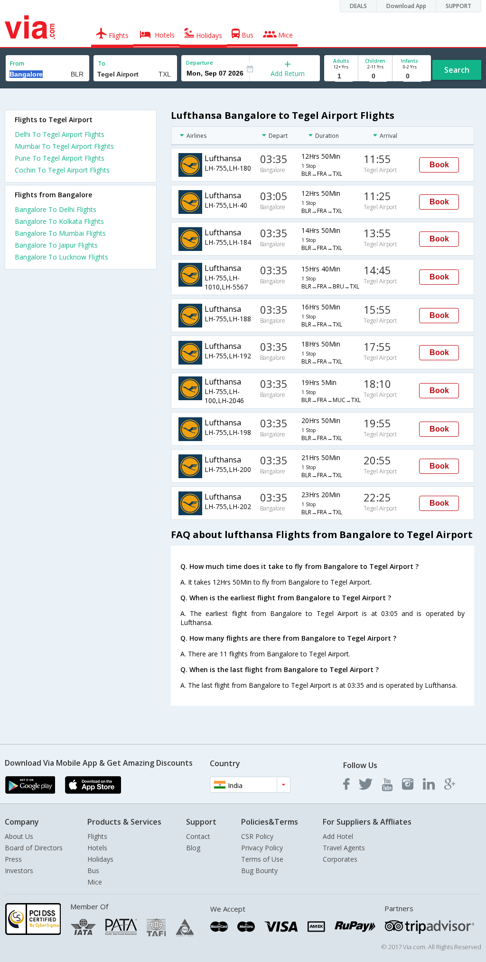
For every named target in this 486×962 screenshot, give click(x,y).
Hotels (97, 847)
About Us (19, 836)
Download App (406, 6)
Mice (94, 881)
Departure (199, 62)
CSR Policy (257, 836)
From (17, 63)
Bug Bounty (259, 870)
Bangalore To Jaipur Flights (56, 245)
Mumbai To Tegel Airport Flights (64, 146)
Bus (93, 870)
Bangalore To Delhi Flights (55, 209)
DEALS (358, 6)
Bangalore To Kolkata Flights (59, 221)
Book (439, 165)
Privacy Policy (262, 847)
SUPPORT (458, 6)
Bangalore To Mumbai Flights (60, 233)
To (101, 63)
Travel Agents (344, 847)
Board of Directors (34, 847)
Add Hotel (338, 836)
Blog (193, 847)
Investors (19, 870)
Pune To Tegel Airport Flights (59, 158)
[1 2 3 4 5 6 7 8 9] (341, 76)
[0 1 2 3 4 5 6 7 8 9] (375, 76)
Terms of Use (262, 859)
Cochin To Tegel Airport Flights (62, 169)
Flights (97, 836)
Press (13, 859)
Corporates (340, 859)
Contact (198, 836)
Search (456, 70)
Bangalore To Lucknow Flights (61, 256)
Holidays (100, 859)
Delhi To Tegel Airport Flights (59, 134)
